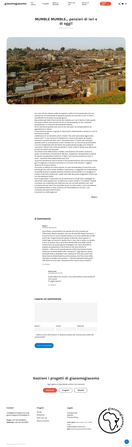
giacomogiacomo (15, 4)
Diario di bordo (43, 421)
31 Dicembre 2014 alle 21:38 (55, 273)
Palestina (40, 415)
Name (38, 326)
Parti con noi (42, 418)
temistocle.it (21, 444)
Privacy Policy (72, 417)
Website (80, 326)
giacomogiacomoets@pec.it (18, 415)
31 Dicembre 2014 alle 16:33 (49, 227)
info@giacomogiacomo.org (18, 413)
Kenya (39, 412)
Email (59, 326)
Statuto (70, 415)
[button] (50, 390)
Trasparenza (72, 413)
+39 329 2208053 (19, 420)
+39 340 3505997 (21, 422)
